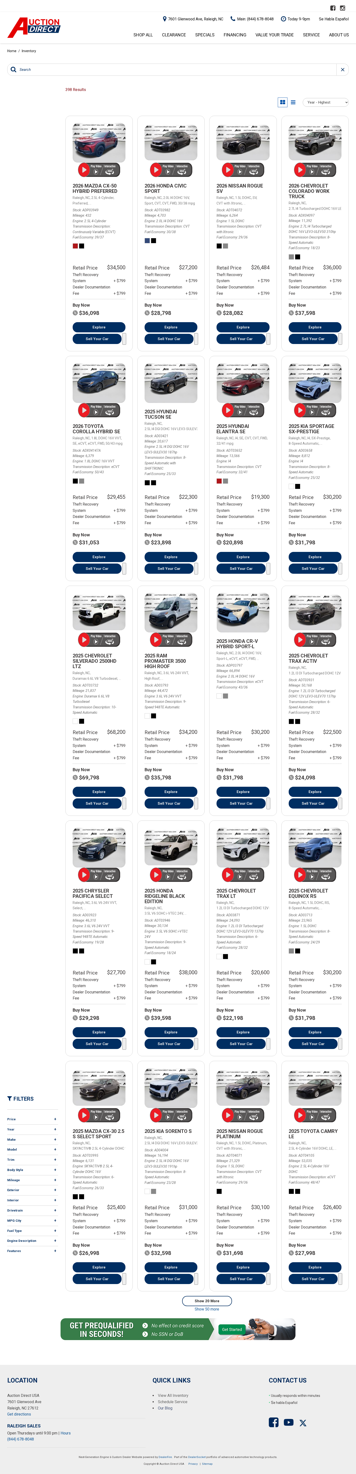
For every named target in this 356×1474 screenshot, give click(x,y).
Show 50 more (207, 1309)
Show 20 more (207, 1301)
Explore (99, 327)
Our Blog (165, 1408)
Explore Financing (124, 339)
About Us (339, 34)
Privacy (193, 1464)
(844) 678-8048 (20, 1439)
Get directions (19, 1414)
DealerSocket (197, 1457)
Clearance (174, 34)
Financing (235, 34)
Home (12, 51)
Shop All (143, 34)
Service (311, 34)
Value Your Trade (274, 34)
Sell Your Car (97, 339)
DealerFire (165, 1457)
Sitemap (207, 1464)
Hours (66, 1433)
